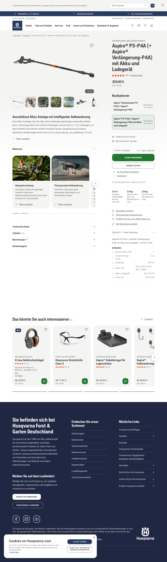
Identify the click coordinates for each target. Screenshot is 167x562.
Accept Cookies (79, 542)
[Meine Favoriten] (145, 26)
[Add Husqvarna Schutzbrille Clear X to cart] (85, 381)
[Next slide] (154, 357)
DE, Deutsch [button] (30, 18)
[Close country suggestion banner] (163, 5)
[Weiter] (95, 103)
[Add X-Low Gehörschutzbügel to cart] (44, 381)
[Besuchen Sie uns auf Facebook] (16, 519)
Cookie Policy (14, 552)
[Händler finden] (139, 26)
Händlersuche (148, 18)
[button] (28, 26)
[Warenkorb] (152, 26)
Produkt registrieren (133, 18)
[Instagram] (26, 519)
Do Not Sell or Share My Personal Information (79, 549)
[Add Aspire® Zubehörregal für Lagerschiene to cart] (125, 381)
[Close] (94, 537)
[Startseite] (17, 26)
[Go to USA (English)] (153, 6)
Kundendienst (117, 18)
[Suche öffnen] (132, 26)
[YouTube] (36, 519)
